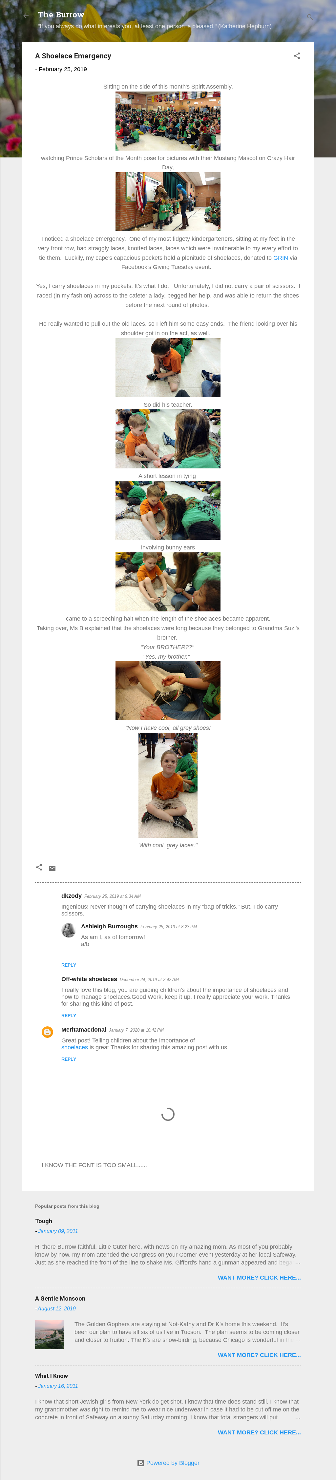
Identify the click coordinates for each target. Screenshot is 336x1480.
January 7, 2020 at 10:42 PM (136, 1030)
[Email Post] (52, 870)
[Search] (310, 18)
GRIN (280, 258)
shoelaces (75, 1047)
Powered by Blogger (172, 1463)
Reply (68, 965)
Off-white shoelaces (89, 979)
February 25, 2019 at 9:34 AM (112, 896)
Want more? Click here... (259, 1277)
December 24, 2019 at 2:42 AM (149, 979)
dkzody (71, 896)
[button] (297, 57)
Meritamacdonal (83, 1029)
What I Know (51, 1375)
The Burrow (61, 15)
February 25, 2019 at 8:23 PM (168, 926)
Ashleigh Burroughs (109, 926)
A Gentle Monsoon (60, 1298)
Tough (43, 1221)
